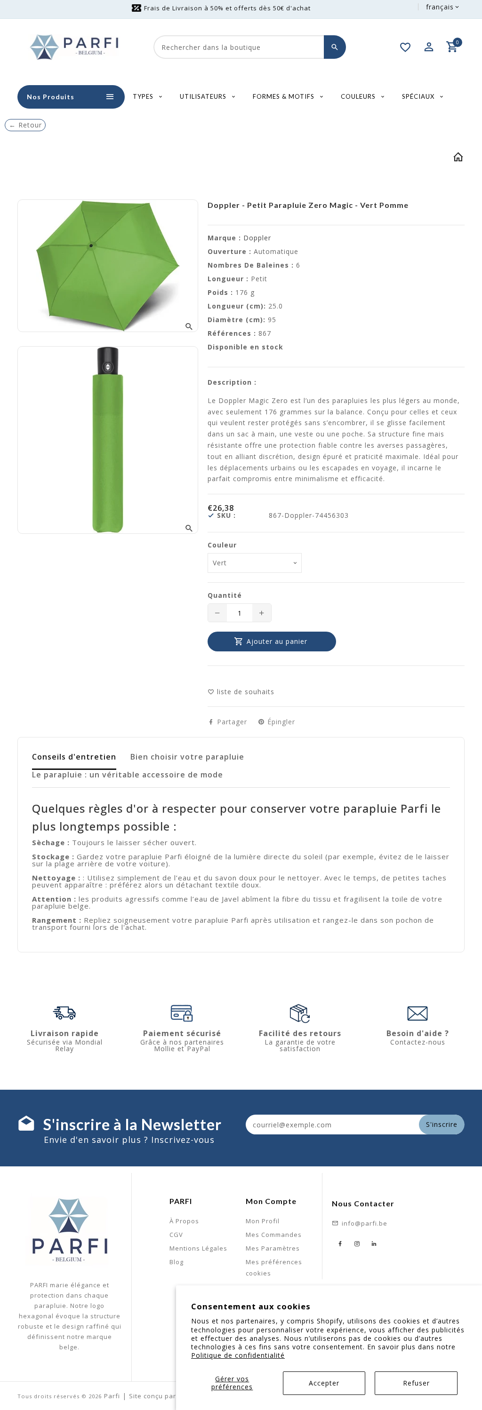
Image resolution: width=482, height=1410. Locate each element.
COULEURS (359, 96)
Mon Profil (263, 1221)
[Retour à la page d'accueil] (458, 158)
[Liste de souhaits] (406, 47)
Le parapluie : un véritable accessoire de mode (127, 774)
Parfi (112, 1396)
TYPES (144, 96)
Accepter (324, 1382)
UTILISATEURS (204, 96)
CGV (176, 1234)
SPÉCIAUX (419, 96)
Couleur (222, 545)
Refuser (416, 1382)
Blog (176, 1262)
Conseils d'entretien (74, 757)
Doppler (257, 237)
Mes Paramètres (273, 1248)
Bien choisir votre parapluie (187, 757)
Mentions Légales (198, 1248)
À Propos (184, 1221)
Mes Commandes (274, 1234)
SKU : (226, 515)
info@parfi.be (364, 1223)
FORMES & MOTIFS (284, 96)
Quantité (225, 595)
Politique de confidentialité (238, 1355)
